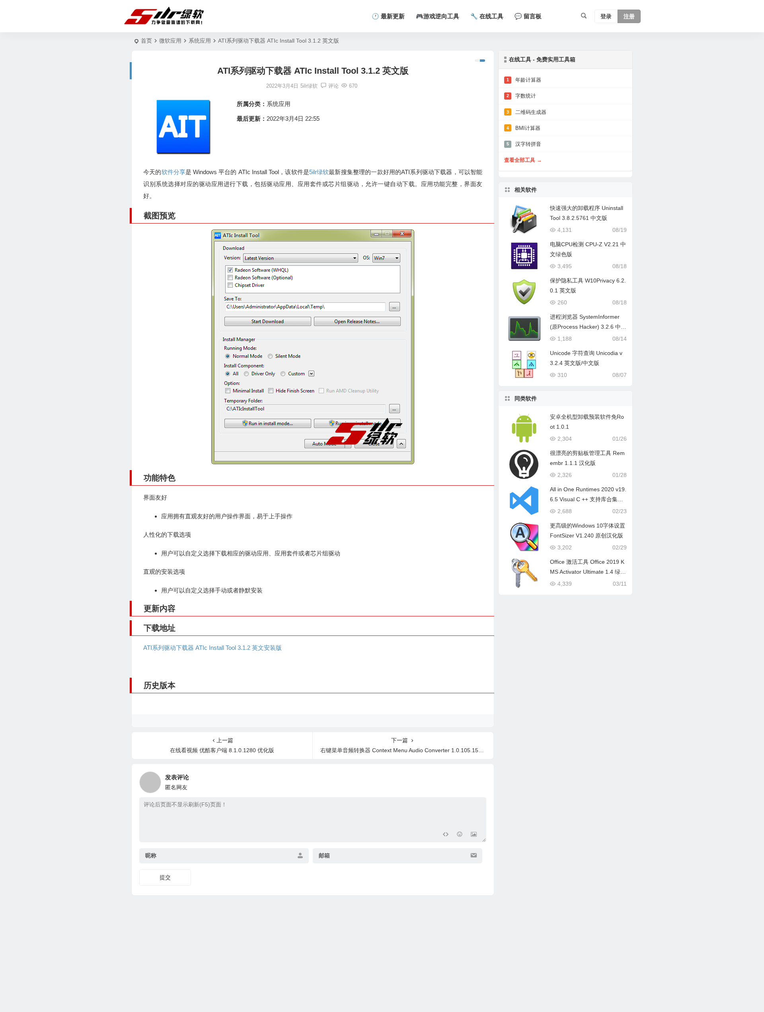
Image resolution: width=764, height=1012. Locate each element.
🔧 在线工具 (486, 16)
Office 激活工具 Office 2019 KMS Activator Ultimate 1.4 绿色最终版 (588, 572)
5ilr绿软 (319, 172)
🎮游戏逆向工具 (437, 16)
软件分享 (173, 172)
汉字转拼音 (524, 144)
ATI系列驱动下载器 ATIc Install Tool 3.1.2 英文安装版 (212, 647)
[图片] (473, 835)
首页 (146, 40)
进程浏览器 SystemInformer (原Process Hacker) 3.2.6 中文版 (588, 327)
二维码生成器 (526, 112)
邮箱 (324, 855)
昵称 (150, 855)
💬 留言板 (528, 16)
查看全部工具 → (523, 160)
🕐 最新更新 (388, 16)
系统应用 (200, 40)
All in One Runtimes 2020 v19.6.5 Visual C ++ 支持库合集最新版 (588, 499)
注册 (629, 16)
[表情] (459, 835)
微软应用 (170, 40)
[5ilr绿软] (165, 16)
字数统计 (521, 96)
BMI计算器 (523, 128)
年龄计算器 (524, 80)
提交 (165, 877)
